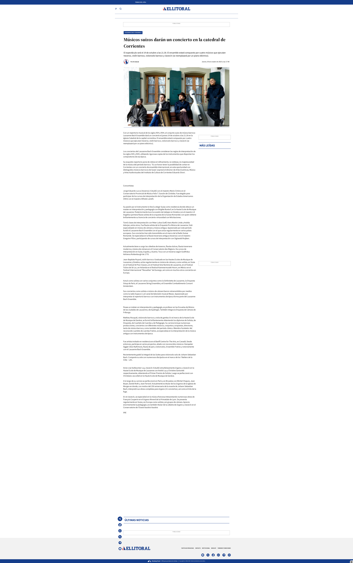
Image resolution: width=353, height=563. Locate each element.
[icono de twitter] (207, 555)
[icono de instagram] (229, 555)
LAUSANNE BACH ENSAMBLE (133, 32)
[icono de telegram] (223, 555)
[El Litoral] (176, 8)
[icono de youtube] (202, 555)
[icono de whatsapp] (218, 555)
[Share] (120, 519)
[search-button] (120, 9)
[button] (120, 525)
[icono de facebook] (213, 555)
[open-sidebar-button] (116, 9)
